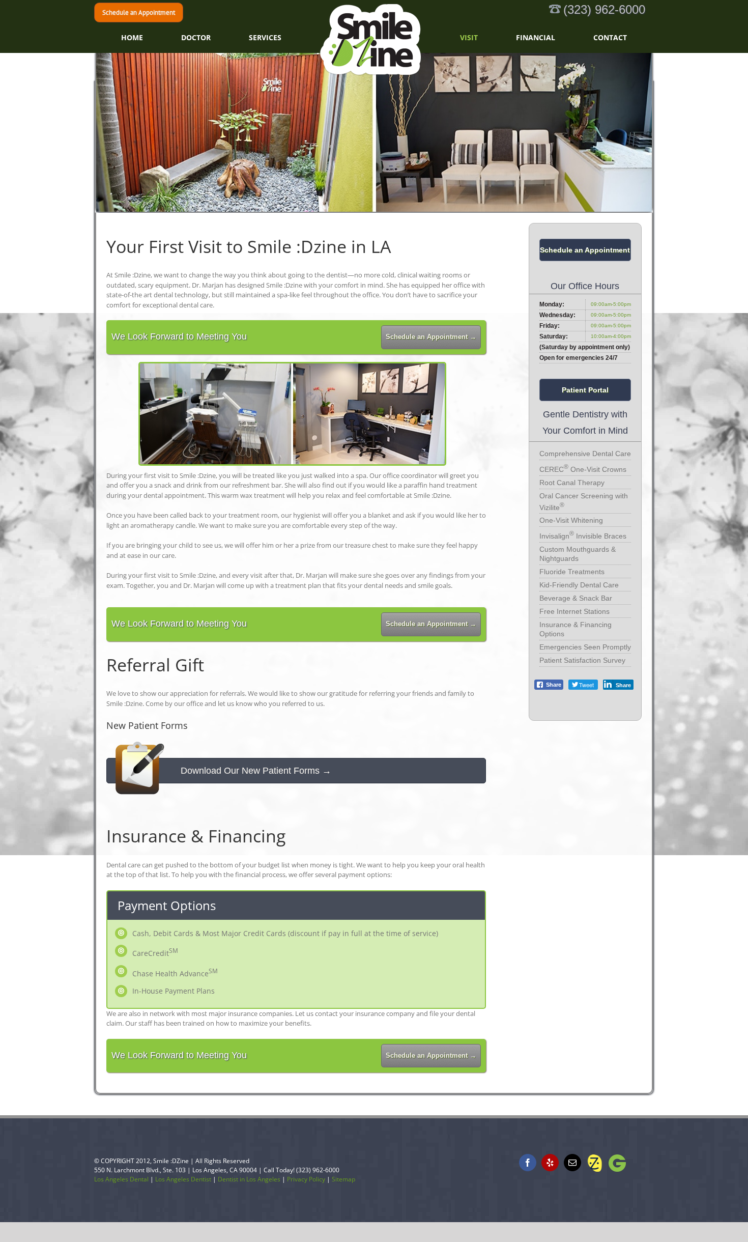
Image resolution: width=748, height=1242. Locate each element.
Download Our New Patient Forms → (256, 771)
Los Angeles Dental (121, 1179)
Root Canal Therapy (572, 482)
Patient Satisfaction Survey (582, 660)
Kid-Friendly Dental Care (579, 585)
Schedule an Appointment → (431, 337)
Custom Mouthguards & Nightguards (577, 553)
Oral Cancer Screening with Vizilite (583, 502)
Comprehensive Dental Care (585, 453)
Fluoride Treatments (572, 572)
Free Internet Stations (574, 611)
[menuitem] (214, 37)
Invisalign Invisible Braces (582, 535)
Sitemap (343, 1179)
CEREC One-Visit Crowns (582, 468)
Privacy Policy (306, 1179)
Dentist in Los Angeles (249, 1179)
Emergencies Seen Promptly (585, 647)
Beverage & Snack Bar (575, 598)
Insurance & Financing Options (575, 629)
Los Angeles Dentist (183, 1179)
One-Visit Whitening (571, 520)
